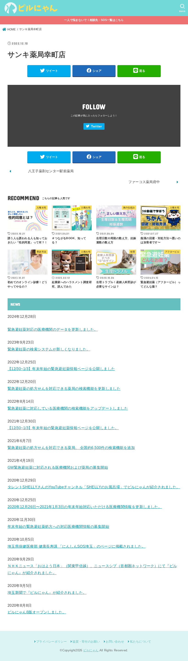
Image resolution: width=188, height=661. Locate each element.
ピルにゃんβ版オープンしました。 (37, 612)
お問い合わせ (115, 641)
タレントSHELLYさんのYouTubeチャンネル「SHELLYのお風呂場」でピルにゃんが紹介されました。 (94, 487)
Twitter (96, 126)
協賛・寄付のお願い (86, 641)
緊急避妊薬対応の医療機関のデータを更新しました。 (53, 329)
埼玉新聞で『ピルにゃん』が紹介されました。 (47, 592)
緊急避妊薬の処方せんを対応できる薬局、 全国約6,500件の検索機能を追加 (71, 447)
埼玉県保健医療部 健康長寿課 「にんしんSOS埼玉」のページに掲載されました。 (77, 546)
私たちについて (140, 641)
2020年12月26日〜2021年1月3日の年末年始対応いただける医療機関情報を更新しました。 (85, 507)
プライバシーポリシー (51, 641)
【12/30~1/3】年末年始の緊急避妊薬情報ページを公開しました (61, 369)
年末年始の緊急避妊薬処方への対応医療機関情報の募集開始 (58, 526)
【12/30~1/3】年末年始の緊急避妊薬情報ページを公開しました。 (63, 428)
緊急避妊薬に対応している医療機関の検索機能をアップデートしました (68, 408)
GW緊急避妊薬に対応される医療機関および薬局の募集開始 (58, 467)
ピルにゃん (91, 650)
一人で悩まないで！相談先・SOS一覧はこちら (94, 20)
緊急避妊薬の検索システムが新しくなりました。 (49, 349)
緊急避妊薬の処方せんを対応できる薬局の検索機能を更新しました (64, 388)
